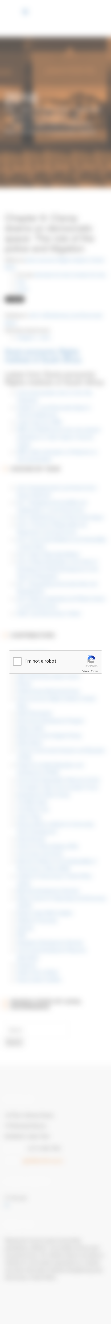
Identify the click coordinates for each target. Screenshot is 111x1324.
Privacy (85, 671)
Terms (94, 671)
